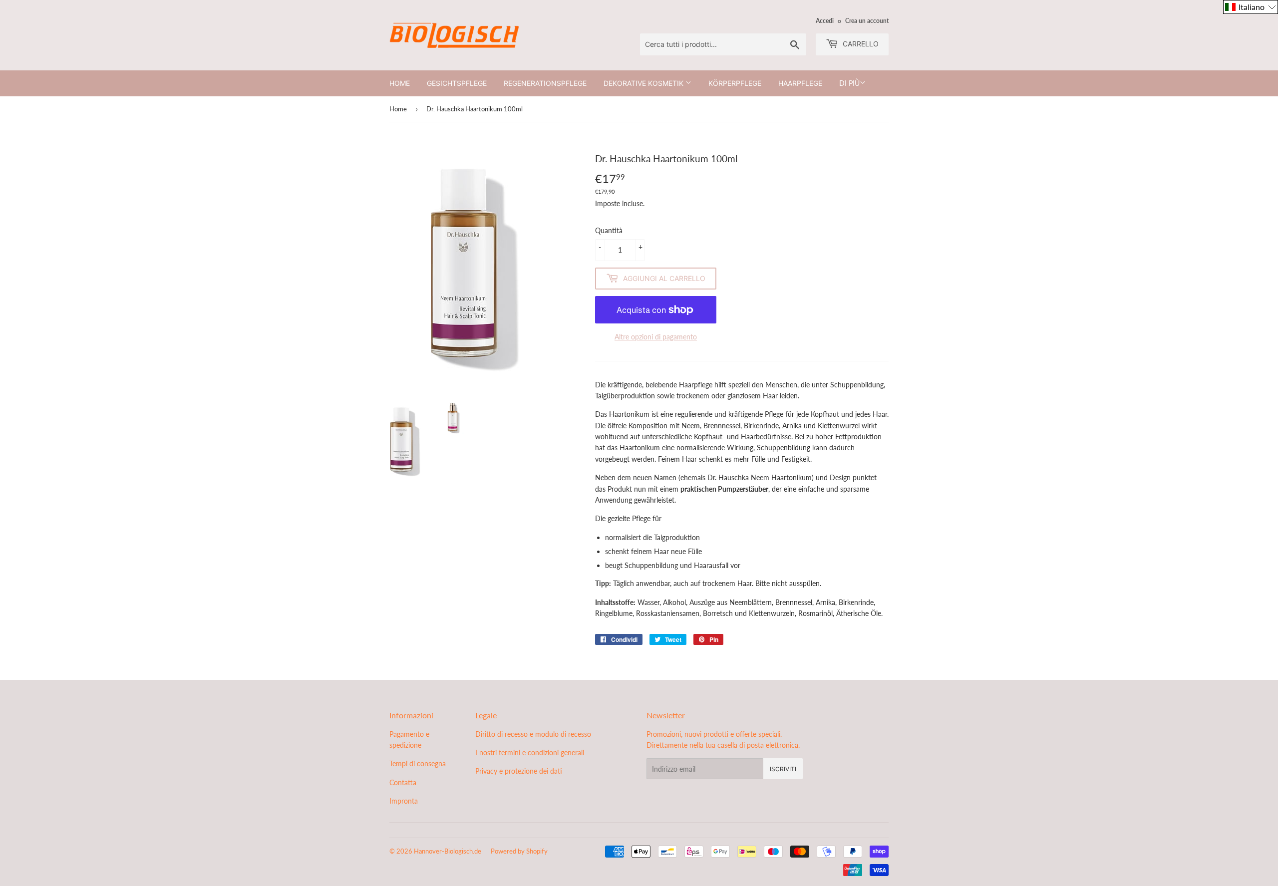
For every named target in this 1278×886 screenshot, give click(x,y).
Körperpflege (734, 83)
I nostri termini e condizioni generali (529, 752)
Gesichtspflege (457, 83)
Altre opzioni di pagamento (656, 336)
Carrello (860, 43)
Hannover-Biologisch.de (447, 851)
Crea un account (867, 20)
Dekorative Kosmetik (644, 83)
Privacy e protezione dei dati (518, 771)
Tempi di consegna (417, 763)
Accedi (825, 20)
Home (399, 83)
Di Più (849, 83)
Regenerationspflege (545, 83)
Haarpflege (800, 83)
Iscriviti (783, 769)
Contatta (402, 782)
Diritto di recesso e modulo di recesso (533, 734)
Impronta (403, 801)
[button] (1250, 7)
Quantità (609, 230)
